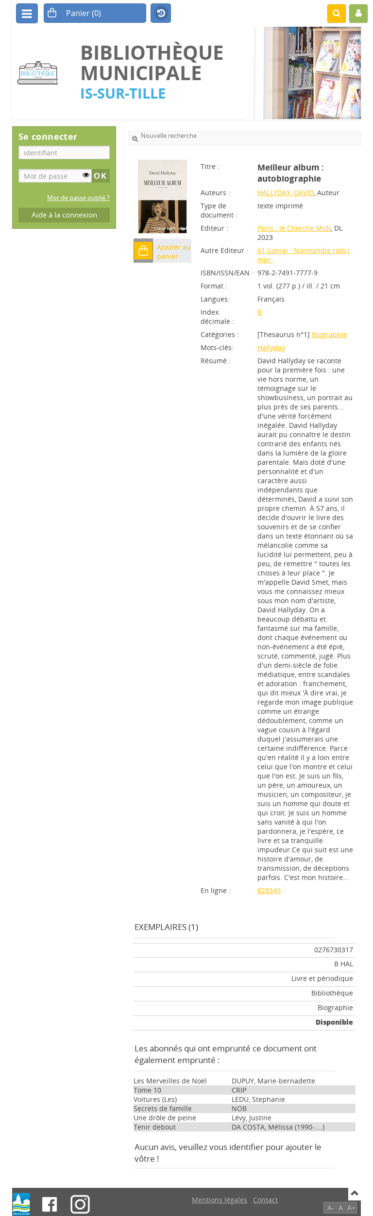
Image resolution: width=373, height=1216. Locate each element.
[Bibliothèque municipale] (41, 73)
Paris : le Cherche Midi (294, 228)
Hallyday (271, 347)
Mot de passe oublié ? (78, 198)
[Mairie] (21, 1204)
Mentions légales (219, 1199)
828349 (269, 890)
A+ (351, 1207)
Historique (160, 13)
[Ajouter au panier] (143, 250)
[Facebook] (49, 1204)
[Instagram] (80, 1204)
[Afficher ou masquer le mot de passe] (86, 174)
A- (330, 1207)
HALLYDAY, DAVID (285, 192)
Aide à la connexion (64, 215)
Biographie (329, 334)
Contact (265, 1199)
